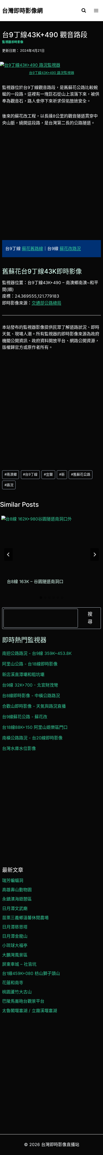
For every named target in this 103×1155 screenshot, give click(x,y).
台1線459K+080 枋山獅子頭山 (31, 973)
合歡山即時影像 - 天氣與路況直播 (34, 706)
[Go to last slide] (8, 554)
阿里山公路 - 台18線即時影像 (30, 663)
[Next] (94, 554)
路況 (8, 485)
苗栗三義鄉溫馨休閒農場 (25, 917)
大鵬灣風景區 (14, 954)
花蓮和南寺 (12, 982)
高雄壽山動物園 (17, 889)
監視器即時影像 (13, 42)
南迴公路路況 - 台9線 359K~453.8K (37, 653)
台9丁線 (30, 474)
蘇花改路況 (70, 248)
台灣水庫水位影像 (19, 748)
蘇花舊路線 (32, 248)
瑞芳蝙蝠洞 (12, 880)
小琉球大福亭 (14, 945)
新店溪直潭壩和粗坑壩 (23, 674)
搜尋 (90, 618)
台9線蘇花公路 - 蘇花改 (24, 716)
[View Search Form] (83, 10)
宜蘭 (48, 474)
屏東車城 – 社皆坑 (19, 964)
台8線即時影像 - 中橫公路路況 (31, 695)
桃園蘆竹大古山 (17, 991)
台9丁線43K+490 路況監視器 (51, 73)
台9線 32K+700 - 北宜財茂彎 (30, 685)
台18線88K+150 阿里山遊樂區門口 (35, 727)
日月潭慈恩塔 (14, 926)
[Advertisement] (51, 186)
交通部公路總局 (46, 303)
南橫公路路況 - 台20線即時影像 (32, 737)
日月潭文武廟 (14, 908)
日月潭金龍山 (14, 936)
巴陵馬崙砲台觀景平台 (23, 1001)
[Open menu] (96, 10)
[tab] (41, 597)
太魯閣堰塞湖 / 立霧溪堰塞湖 (29, 1010)
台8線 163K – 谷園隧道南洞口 (35, 581)
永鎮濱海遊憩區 (17, 899)
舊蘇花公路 (80, 474)
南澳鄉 (10, 474)
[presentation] (50, 543)
